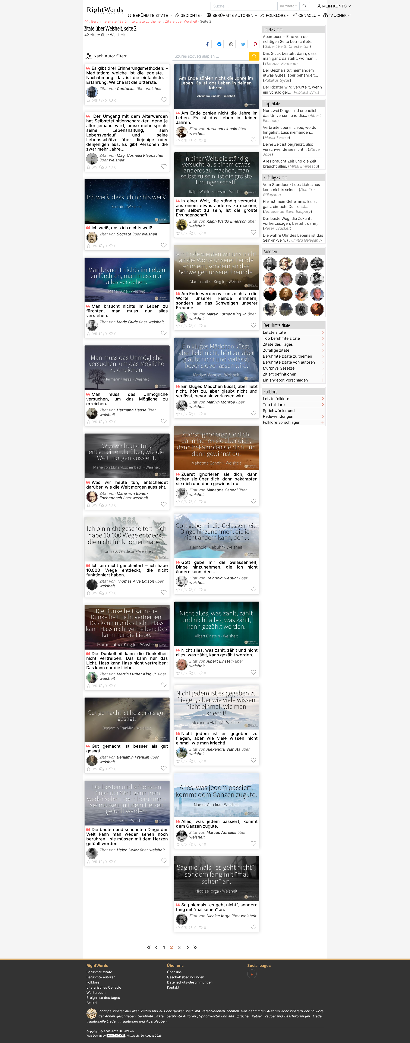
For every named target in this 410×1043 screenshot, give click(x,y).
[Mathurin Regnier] (270, 309)
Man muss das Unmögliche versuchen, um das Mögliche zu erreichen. (127, 399)
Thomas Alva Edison (135, 581)
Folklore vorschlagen (281, 422)
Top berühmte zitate (281, 338)
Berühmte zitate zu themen (287, 356)
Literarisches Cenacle (103, 987)
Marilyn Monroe (220, 402)
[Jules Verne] (285, 294)
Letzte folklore (276, 398)
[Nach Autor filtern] (88, 56)
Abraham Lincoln (221, 128)
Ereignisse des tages (103, 997)
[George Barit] (301, 279)
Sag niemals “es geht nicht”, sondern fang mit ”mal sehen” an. (217, 907)
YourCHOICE (116, 1035)
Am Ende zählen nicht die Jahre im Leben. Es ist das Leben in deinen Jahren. (217, 117)
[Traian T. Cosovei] (270, 294)
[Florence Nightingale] (301, 309)
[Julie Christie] (301, 294)
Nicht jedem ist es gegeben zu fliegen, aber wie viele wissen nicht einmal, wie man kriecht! (217, 738)
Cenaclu (306, 15)
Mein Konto (334, 6)
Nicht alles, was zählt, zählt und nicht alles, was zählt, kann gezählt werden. (217, 652)
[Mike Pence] (317, 294)
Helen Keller (128, 850)
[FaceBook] (252, 973)
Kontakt (173, 987)
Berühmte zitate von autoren (289, 362)
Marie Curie (127, 322)
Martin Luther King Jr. (137, 674)
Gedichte (189, 15)
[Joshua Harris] (317, 309)
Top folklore (274, 404)
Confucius (126, 88)
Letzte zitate (274, 332)
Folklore (275, 15)
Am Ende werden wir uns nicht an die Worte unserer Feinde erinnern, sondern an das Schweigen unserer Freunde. (217, 300)
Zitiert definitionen (279, 374)
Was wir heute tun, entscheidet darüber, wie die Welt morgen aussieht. (127, 485)
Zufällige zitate (276, 350)
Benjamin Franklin (133, 757)
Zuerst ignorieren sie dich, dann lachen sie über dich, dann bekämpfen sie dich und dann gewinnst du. (217, 479)
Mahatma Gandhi (221, 490)
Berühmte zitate (99, 972)
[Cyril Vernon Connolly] (317, 264)
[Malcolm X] (270, 279)
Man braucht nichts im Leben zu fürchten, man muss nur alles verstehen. (127, 311)
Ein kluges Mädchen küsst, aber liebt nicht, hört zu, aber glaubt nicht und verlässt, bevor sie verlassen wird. (217, 391)
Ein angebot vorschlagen (285, 380)
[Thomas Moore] (270, 264)
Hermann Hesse (131, 410)
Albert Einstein (220, 661)
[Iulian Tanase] (285, 264)
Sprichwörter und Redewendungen (279, 413)
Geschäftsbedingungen (185, 977)
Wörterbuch (95, 992)
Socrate (124, 234)
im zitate (287, 6)
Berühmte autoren (232, 15)
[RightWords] (86, 21)
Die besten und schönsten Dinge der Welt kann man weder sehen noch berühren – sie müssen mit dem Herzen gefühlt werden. (127, 836)
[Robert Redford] (285, 279)
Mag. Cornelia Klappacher (140, 155)
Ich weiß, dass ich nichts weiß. (123, 227)
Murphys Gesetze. (279, 368)
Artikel (91, 1003)
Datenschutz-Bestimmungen (189, 982)
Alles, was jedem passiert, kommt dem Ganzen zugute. (217, 824)
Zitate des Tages (278, 344)
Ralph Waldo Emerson (226, 221)
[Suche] (304, 6)
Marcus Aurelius (221, 832)
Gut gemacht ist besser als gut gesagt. (127, 748)
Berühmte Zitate (150, 15)
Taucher (337, 15)
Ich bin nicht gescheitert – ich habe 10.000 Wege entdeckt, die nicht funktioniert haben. (127, 570)
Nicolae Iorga (218, 916)
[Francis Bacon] (317, 279)
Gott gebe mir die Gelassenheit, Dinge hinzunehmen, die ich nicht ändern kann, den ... (217, 567)
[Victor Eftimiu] (285, 309)
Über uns (174, 972)
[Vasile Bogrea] (301, 264)
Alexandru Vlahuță (223, 749)
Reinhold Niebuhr (222, 578)
